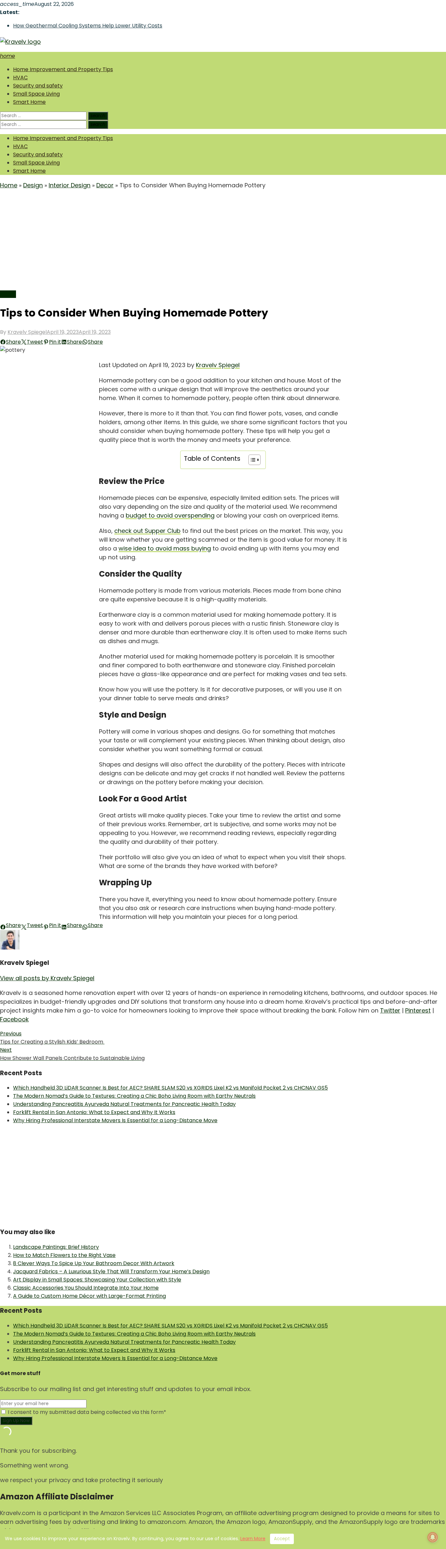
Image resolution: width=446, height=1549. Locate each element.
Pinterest (418, 1010)
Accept (282, 1539)
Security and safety (38, 85)
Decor (105, 185)
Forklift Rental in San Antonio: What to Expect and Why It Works (94, 1112)
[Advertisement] (223, 241)
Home (8, 185)
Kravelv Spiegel (27, 332)
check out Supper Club (147, 531)
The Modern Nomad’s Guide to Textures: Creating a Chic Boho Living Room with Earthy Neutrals (134, 1096)
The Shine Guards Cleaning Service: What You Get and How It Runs (97, 25)
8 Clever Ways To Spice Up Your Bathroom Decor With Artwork (93, 1263)
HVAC (20, 77)
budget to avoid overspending (170, 515)
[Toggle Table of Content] (251, 459)
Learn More (252, 1538)
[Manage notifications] (432, 1537)
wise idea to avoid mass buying (165, 548)
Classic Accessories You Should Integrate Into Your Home (86, 1288)
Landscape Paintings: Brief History (56, 1247)
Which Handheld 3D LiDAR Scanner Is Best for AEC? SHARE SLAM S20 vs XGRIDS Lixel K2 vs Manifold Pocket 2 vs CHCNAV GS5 (170, 1088)
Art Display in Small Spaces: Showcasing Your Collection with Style (97, 1279)
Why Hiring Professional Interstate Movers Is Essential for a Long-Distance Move (115, 1120)
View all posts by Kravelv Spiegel (47, 978)
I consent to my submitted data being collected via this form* (86, 1412)
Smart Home (29, 102)
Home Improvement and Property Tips (63, 69)
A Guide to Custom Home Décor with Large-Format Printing (89, 1296)
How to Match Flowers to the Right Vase (64, 1255)
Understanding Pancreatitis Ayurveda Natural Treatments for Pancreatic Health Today (124, 1104)
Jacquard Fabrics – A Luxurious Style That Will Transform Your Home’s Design (111, 1271)
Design (33, 185)
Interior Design (69, 185)
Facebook (14, 1019)
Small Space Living (36, 94)
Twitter (390, 1010)
